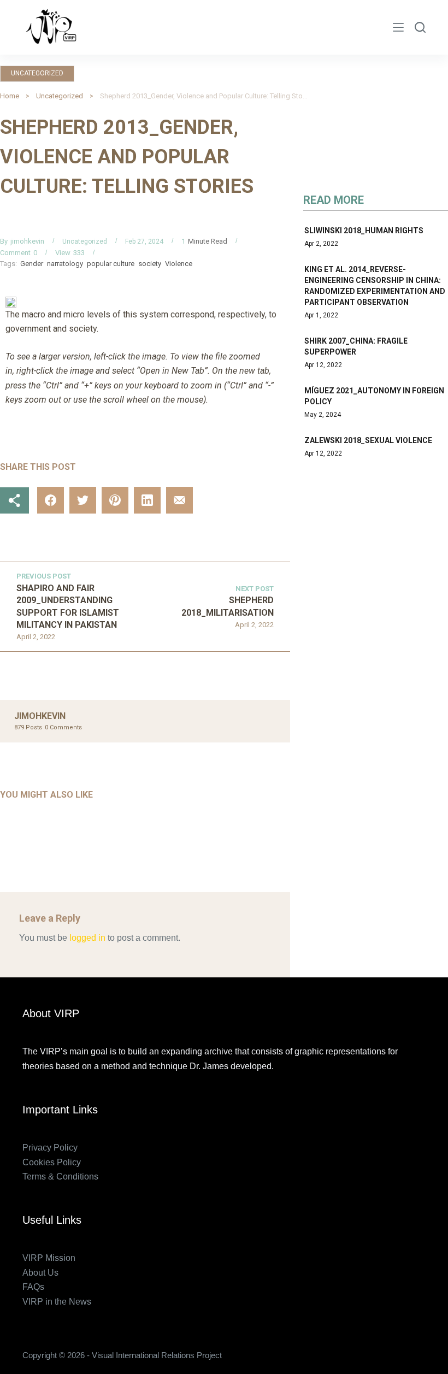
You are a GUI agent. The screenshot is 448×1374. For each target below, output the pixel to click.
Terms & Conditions (60, 1176)
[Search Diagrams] (420, 27)
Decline (102, 1342)
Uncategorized (37, 73)
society (149, 264)
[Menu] (398, 27)
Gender (31, 264)
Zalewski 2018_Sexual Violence (368, 440)
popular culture (110, 264)
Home (9, 96)
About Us (40, 1272)
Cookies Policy (51, 1162)
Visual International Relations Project (189, 27)
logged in (87, 937)
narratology (65, 264)
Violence (178, 264)
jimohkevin (27, 241)
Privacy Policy (50, 1147)
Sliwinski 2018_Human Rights (363, 230)
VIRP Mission (48, 1258)
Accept (52, 1342)
